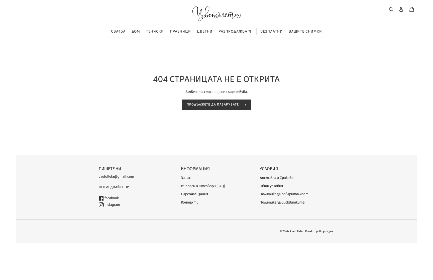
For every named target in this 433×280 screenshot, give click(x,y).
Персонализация (194, 194)
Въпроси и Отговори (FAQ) (203, 186)
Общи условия (271, 186)
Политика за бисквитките (282, 202)
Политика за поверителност (284, 194)
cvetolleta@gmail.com (116, 176)
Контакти (189, 202)
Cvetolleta (296, 231)
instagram (112, 204)
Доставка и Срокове (276, 177)
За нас (186, 177)
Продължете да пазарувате (213, 105)
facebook (111, 198)
